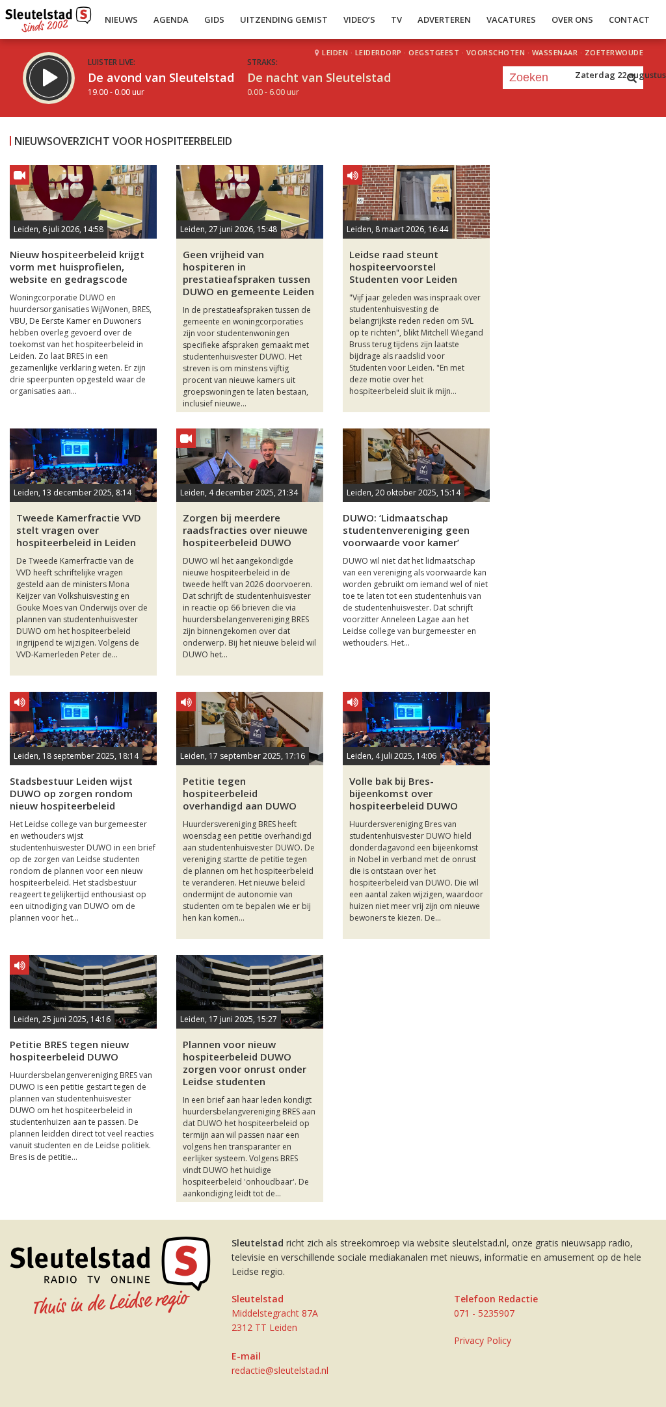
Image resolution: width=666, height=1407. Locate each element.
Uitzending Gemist (284, 19)
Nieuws (121, 19)
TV (396, 19)
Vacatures (511, 19)
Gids (214, 19)
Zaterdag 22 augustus (620, 75)
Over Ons (572, 19)
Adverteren (444, 19)
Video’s (359, 19)
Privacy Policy (482, 1340)
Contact (629, 19)
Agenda (171, 19)
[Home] (48, 16)
